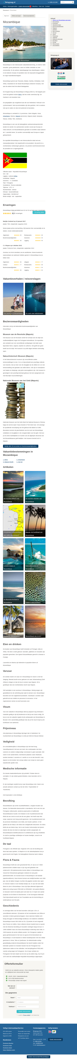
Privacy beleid (26, 1015)
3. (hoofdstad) (9, 462)
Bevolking (55, 40)
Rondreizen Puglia (7, 1045)
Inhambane (6, 116)
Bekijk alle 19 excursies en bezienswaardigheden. (21, 446)
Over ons (41, 6)
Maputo (18, 116)
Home (5, 6)
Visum (54, 34)
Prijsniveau (55, 36)
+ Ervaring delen (39, 212)
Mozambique (56, 21)
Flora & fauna (56, 43)
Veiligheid (55, 37)
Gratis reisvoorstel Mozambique (38, 1056)
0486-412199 (53, 2)
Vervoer (54, 32)
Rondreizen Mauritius (8, 1043)
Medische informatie (57, 39)
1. (5, 459)
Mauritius (35, 6)
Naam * (13, 997)
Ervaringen (55, 23)
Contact (47, 6)
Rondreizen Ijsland (7, 1047)
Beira (20, 94)
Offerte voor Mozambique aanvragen (62, 20)
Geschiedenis (56, 45)
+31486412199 (39, 1043)
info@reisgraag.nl (41, 1045)
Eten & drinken (56, 31)
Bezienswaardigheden (29, 15)
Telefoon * (12, 1006)
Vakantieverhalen (57, 25)
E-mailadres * (11, 1002)
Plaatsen (55, 28)
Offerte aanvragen (16, 15)
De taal (54, 42)
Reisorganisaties (13, 6)
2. (21, 459)
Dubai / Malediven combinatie (10, 1050)
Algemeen (6, 15)
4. (19, 462)
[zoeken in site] (72, 2)
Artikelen (55, 29)
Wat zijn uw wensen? (11, 987)
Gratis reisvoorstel (24, 6)
